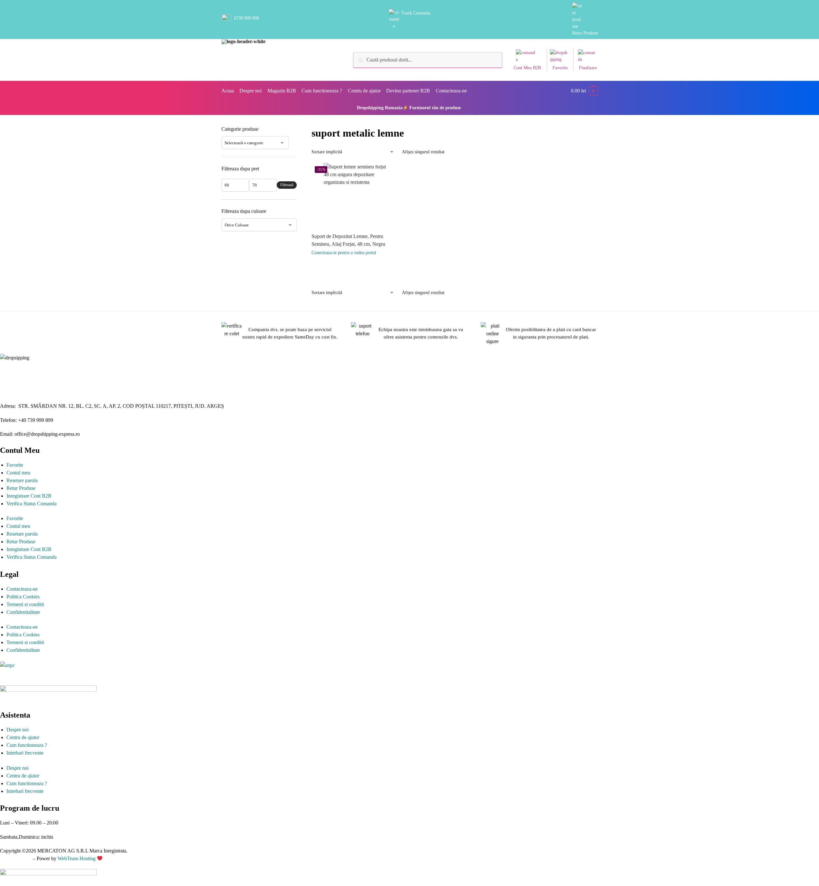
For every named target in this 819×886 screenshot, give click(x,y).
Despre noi (17, 729)
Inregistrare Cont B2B (28, 496)
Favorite (560, 67)
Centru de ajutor (22, 737)
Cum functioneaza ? (26, 745)
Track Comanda (415, 13)
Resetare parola (22, 480)
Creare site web (16, 858)
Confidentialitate (23, 612)
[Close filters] (299, 129)
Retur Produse (585, 33)
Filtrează (286, 185)
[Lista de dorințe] (395, 172)
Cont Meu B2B (527, 67)
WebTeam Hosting (77, 858)
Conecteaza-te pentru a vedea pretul (344, 252)
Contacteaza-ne (22, 589)
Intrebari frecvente (24, 753)
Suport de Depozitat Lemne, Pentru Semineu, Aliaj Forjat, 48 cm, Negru (348, 240)
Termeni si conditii (25, 604)
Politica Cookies (23, 596)
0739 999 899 (246, 18)
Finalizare (588, 67)
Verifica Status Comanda (31, 503)
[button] (584, 90)
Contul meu (18, 472)
